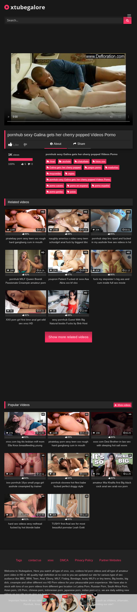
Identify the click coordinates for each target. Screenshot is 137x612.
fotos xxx (100, 161)
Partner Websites (110, 560)
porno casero (56, 185)
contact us (34, 560)
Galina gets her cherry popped (65, 167)
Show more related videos (68, 337)
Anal (52, 161)
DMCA (64, 560)
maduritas (113, 167)
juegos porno (94, 167)
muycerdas (55, 173)
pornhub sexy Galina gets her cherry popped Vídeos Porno (80, 179)
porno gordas (56, 191)
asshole (66, 161)
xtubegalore (27, 7)
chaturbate (83, 161)
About (57, 143)
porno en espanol (79, 185)
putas (73, 191)
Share (81, 143)
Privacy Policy (84, 560)
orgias (71, 173)
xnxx (51, 560)
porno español (102, 185)
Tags (19, 560)
